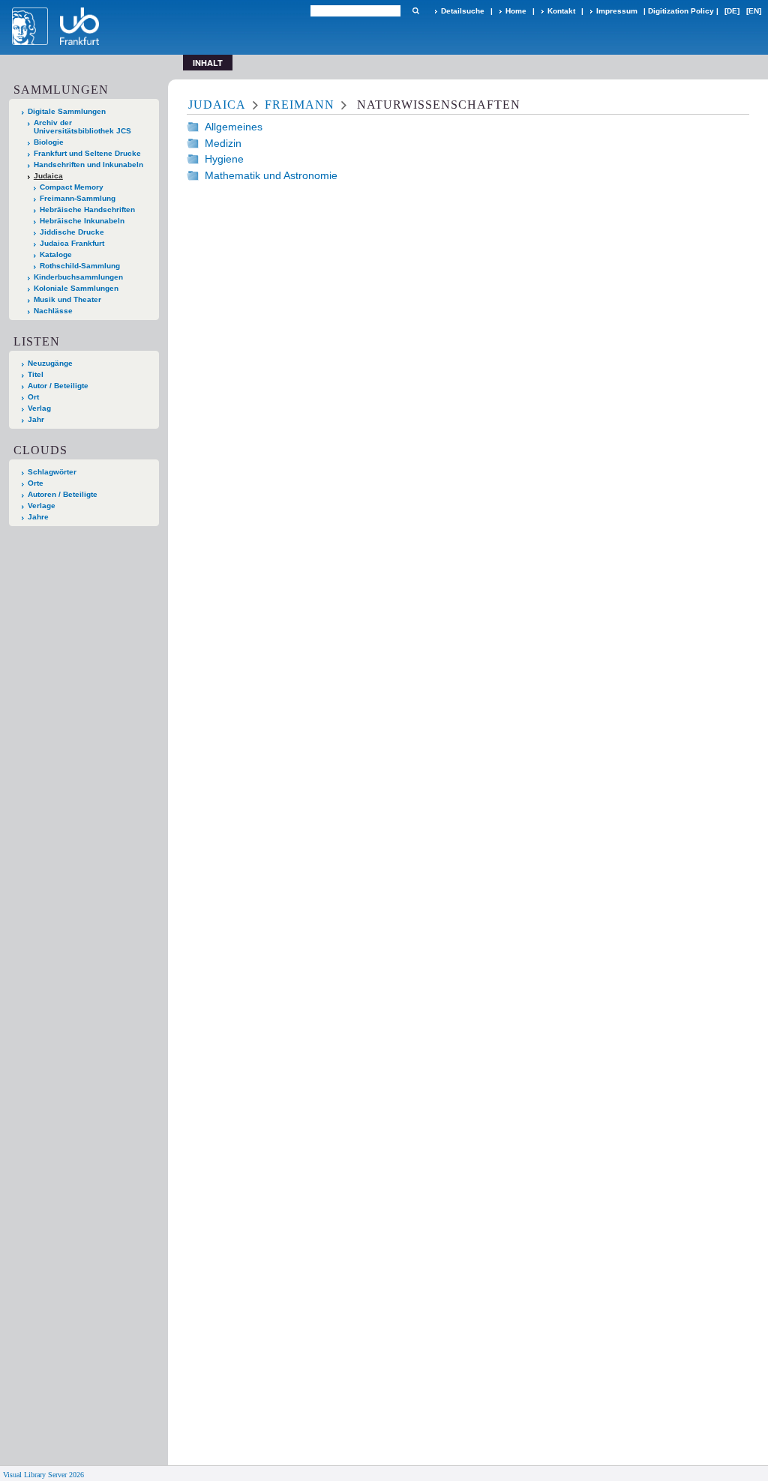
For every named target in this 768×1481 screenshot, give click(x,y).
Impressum (617, 11)
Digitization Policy (681, 11)
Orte (36, 483)
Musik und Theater (67, 299)
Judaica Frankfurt (72, 243)
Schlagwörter (52, 472)
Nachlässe (53, 311)
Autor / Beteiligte (58, 385)
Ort (33, 397)
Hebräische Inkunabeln (82, 221)
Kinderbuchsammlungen (78, 277)
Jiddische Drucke (72, 232)
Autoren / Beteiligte (63, 494)
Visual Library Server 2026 (43, 1475)
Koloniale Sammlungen (76, 288)
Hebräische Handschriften (87, 209)
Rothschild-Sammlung (80, 266)
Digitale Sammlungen (67, 111)
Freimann (299, 104)
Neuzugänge (50, 363)
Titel (36, 374)
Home (516, 11)
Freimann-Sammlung (78, 198)
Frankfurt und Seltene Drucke (87, 153)
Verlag (39, 408)
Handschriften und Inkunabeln (88, 164)
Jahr (36, 419)
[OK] (415, 10)
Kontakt (561, 11)
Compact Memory (72, 187)
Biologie (49, 142)
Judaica (48, 176)
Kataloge (56, 254)
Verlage (42, 505)
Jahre (38, 517)
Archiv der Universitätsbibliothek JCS (82, 126)
